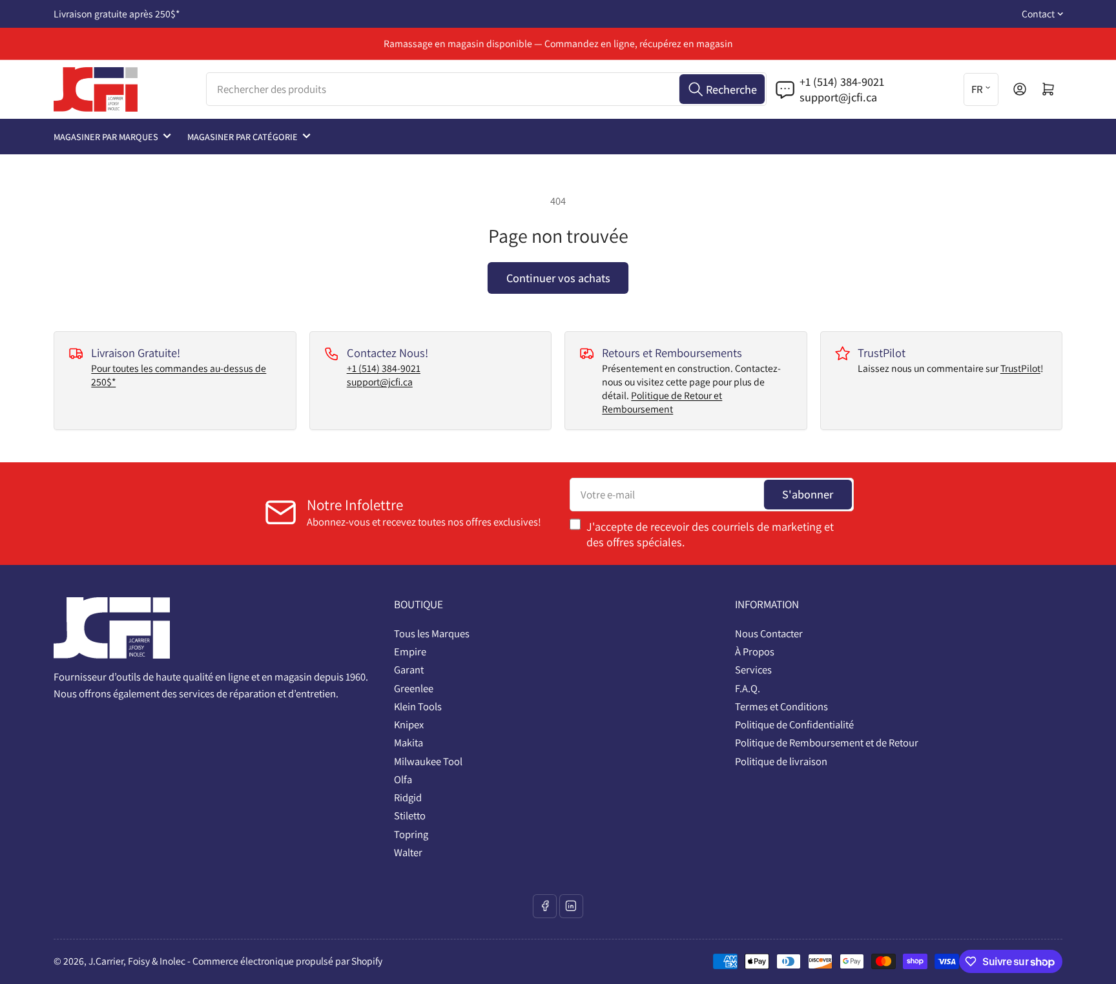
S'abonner (807, 494)
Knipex (409, 724)
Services (753, 669)
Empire (410, 651)
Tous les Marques (432, 633)
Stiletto (410, 815)
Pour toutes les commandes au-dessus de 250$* (178, 375)
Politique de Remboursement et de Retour (826, 742)
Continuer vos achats (558, 277)
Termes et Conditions (781, 706)
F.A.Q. (747, 688)
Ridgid (408, 797)
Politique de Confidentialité (794, 724)
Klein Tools (418, 706)
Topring (411, 834)
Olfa (403, 779)
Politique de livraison (781, 761)
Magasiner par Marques (106, 136)
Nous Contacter (769, 633)
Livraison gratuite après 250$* (117, 14)
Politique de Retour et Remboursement (662, 402)
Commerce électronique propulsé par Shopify (287, 961)
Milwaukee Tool (428, 761)
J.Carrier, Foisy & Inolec (136, 961)
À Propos (754, 651)
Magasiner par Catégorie (242, 136)
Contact (1038, 14)
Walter (408, 852)
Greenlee (413, 688)
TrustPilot (1020, 368)
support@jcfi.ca (380, 382)
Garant (409, 669)
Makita (408, 742)
